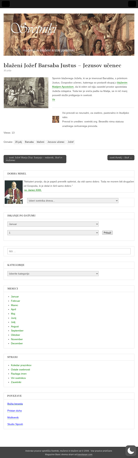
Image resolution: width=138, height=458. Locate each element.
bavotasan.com (84, 454)
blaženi (40, 142)
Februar (15, 300)
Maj (13, 313)
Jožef (70, 142)
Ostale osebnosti (20, 369)
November (17, 339)
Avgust (15, 326)
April (13, 309)
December (17, 343)
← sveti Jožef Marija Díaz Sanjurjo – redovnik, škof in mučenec (34, 159)
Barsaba (29, 142)
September (17, 330)
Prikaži (107, 232)
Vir (53, 99)
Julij (13, 322)
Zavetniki (16, 382)
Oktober (15, 334)
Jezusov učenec (56, 142)
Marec (14, 305)
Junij (13, 318)
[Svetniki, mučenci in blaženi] (69, 32)
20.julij (18, 142)
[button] (130, 450)
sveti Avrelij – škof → (121, 157)
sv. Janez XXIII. (33, 190)
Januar (15, 296)
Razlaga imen (19, 373)
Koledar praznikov (21, 365)
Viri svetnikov (18, 378)
